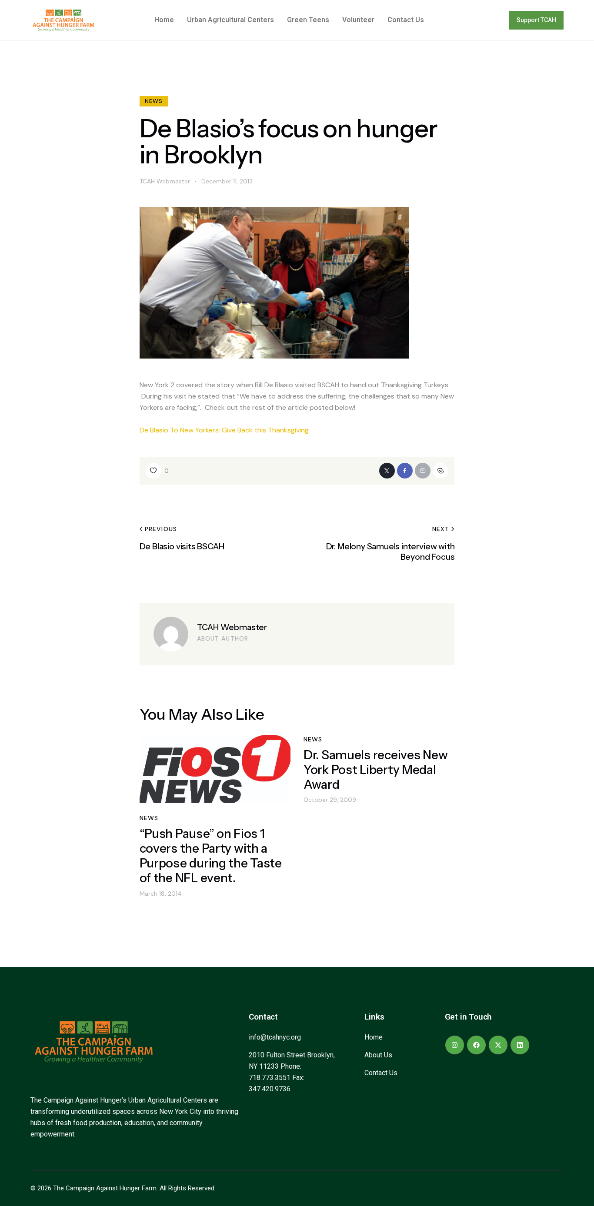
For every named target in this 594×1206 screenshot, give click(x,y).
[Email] (422, 470)
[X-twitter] (498, 1045)
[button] (157, 470)
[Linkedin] (520, 1045)
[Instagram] (454, 1045)
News (154, 101)
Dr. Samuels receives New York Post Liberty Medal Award (375, 770)
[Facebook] (405, 470)
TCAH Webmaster (232, 627)
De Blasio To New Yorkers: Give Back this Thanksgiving (224, 430)
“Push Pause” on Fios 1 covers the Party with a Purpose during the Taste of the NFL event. (211, 855)
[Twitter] (387, 470)
